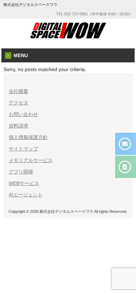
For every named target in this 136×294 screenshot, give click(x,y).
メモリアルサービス (31, 160)
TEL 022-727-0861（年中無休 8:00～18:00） (94, 14)
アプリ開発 (21, 172)
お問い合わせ (23, 114)
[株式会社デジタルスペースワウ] (68, 37)
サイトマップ (23, 149)
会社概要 (18, 91)
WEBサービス (24, 183)
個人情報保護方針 (28, 137)
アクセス (18, 103)
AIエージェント (26, 195)
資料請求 (18, 126)
